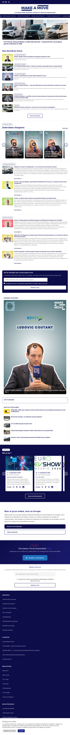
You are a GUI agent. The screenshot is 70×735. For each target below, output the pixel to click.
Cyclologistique (7, 617)
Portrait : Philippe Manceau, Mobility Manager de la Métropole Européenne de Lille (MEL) (38, 220)
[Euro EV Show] (48, 463)
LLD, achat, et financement (20, 54)
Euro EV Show (40, 477)
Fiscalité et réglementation (53, 16)
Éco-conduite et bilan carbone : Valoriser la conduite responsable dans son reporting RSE (38, 66)
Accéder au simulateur (36, 558)
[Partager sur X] (20, 487)
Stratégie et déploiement (9, 164)
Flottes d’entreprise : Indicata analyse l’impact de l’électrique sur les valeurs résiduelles (38, 251)
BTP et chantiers (7, 612)
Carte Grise (5, 684)
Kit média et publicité (8, 708)
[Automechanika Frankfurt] (19, 463)
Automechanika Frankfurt (15, 477)
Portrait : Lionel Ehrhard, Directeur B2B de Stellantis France (30, 76)
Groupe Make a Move (8, 641)
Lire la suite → (18, 178)
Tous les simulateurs (8, 697)
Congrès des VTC (7, 659)
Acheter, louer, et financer (38, 16)
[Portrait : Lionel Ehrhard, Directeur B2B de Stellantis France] (7, 77)
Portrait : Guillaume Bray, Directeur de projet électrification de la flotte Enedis (35, 198)
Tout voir (65, 128)
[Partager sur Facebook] (16, 487)
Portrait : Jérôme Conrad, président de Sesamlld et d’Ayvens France (32, 56)
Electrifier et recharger (23, 16)
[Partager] (13, 487)
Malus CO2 (5, 670)
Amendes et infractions (9, 604)
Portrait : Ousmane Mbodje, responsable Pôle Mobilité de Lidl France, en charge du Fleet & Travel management (40, 182)
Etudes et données (18, 94)
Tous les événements (35, 496)
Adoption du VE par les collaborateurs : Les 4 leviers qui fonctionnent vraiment (35, 167)
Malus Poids (6, 675)
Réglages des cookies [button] (9, 731)
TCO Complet (6, 692)
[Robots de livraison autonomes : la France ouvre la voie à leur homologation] (7, 108)
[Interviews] (3, 2)
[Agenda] (6, 2)
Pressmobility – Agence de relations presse (14, 646)
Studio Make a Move (8, 713)
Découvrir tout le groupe (14, 526)
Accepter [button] (21, 731)
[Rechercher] (9, 2)
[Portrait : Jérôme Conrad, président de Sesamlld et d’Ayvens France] (7, 57)
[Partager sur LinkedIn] (23, 487)
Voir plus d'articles (35, 115)
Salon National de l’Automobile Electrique (14, 655)
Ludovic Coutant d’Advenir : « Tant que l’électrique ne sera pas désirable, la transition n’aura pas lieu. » (40, 85)
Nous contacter (12, 532)
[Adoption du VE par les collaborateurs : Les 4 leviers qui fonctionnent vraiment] (7, 170)
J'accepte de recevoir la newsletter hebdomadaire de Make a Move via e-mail (26, 283)
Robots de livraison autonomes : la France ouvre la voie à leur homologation (34, 107)
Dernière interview (11, 298)
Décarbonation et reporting (20, 64)
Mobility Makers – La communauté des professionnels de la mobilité (21, 650)
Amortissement (7, 688)
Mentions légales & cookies (10, 717)
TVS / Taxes (6, 679)
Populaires (17, 105)
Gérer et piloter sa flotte (8, 16)
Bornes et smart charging (20, 83)
